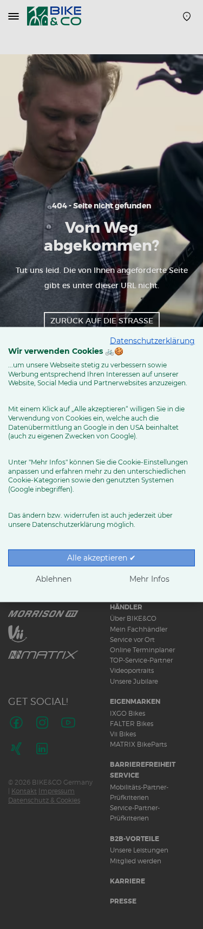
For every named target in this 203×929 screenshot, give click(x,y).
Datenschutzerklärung (152, 340)
